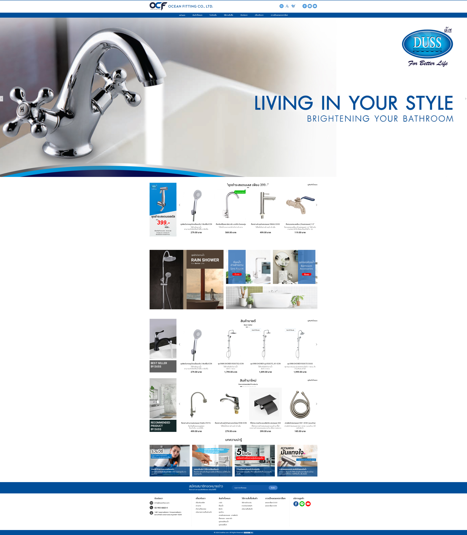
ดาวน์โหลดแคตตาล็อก (279, 15)
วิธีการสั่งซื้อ (228, 15)
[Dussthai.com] (181, 7)
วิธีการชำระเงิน (246, 503)
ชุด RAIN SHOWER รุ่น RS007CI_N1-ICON (265, 364)
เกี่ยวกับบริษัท (200, 503)
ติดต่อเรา (244, 15)
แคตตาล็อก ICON (271, 506)
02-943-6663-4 (161, 508)
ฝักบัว (221, 509)
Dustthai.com (224, 532)
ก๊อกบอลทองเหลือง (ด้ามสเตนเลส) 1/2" (300, 224)
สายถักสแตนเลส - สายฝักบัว (228, 515)
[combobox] (283, 6)
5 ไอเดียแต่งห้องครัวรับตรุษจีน (248, 469)
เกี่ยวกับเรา (259, 15)
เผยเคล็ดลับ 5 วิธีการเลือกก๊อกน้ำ (206, 469)
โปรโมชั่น (213, 15)
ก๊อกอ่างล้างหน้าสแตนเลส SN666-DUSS (265, 224)
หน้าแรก (182, 15)
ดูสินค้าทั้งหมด (312, 185)
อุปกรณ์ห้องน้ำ (224, 521)
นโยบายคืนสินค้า (247, 509)
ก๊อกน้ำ (221, 506)
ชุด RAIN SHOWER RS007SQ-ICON (231, 364)
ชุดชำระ (221, 512)
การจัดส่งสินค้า (247, 506)
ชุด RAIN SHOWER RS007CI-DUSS (300, 364)
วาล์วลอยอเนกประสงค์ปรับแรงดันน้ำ (292, 469)
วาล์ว (220, 503)
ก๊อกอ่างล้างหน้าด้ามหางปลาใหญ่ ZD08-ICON (231, 423)
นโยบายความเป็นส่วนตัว (204, 512)
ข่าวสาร (198, 506)
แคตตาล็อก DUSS (271, 503)
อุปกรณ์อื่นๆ (223, 525)
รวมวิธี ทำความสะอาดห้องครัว (162, 469)
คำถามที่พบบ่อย (201, 509)
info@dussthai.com (161, 503)
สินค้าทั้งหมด (197, 15)
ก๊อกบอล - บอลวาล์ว (225, 518)
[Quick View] (183, 193)
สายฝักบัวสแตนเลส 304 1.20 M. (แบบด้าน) (300, 423)
